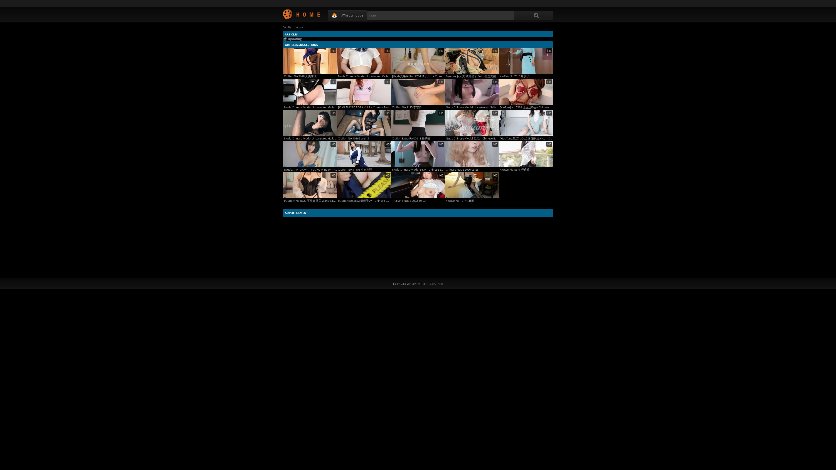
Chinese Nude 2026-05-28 (462, 169)
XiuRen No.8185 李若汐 (407, 107)
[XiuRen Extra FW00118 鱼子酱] (418, 123)
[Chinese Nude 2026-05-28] (472, 154)
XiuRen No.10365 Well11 (353, 138)
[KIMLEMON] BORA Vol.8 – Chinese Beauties (364, 107)
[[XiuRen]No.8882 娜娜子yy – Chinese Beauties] (364, 185)
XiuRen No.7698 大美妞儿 (300, 76)
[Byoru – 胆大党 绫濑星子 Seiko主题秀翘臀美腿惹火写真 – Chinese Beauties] (472, 61)
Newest (299, 27)
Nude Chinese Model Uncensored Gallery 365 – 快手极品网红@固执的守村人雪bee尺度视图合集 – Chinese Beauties (364, 76)
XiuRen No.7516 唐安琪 (514, 76)
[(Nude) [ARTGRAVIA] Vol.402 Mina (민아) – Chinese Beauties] (310, 154)
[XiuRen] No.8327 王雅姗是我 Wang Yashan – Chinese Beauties (310, 201)
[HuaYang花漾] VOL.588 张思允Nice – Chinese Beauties (526, 138)
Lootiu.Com (302, 14)
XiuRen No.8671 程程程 (514, 169)
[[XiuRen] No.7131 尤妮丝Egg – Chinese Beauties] (526, 92)
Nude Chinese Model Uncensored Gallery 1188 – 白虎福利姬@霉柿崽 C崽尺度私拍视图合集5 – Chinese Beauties (310, 138)
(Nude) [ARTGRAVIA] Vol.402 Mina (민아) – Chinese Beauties (310, 169)
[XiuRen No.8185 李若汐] (418, 92)
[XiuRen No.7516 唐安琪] (526, 61)
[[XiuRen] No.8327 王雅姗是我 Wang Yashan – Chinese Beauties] (310, 185)
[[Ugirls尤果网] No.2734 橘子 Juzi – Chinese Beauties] (418, 61)
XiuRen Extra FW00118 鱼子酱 (411, 138)
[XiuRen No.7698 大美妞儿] (310, 61)
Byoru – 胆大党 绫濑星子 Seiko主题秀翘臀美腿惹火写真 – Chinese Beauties (472, 76)
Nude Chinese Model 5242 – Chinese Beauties (472, 138)
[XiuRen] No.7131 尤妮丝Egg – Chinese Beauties (526, 107)
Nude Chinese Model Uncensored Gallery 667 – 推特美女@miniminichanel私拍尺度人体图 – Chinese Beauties (310, 107)
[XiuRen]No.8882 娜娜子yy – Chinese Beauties (364, 201)
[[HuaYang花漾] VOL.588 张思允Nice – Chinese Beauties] (526, 123)
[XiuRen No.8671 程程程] (526, 154)
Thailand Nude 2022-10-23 (409, 201)
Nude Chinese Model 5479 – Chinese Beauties (418, 169)
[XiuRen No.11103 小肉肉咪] (364, 154)
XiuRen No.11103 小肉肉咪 (355, 169)
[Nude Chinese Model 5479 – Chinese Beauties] (418, 154)
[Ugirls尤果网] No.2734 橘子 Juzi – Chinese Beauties (418, 76)
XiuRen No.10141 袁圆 (460, 201)
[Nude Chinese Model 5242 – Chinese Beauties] (472, 123)
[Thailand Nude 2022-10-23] (418, 185)
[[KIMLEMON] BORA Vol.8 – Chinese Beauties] (364, 92)
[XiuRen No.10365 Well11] (364, 123)
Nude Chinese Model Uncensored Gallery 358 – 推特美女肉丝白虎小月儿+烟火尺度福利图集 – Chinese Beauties (472, 107)
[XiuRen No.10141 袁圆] (472, 185)
